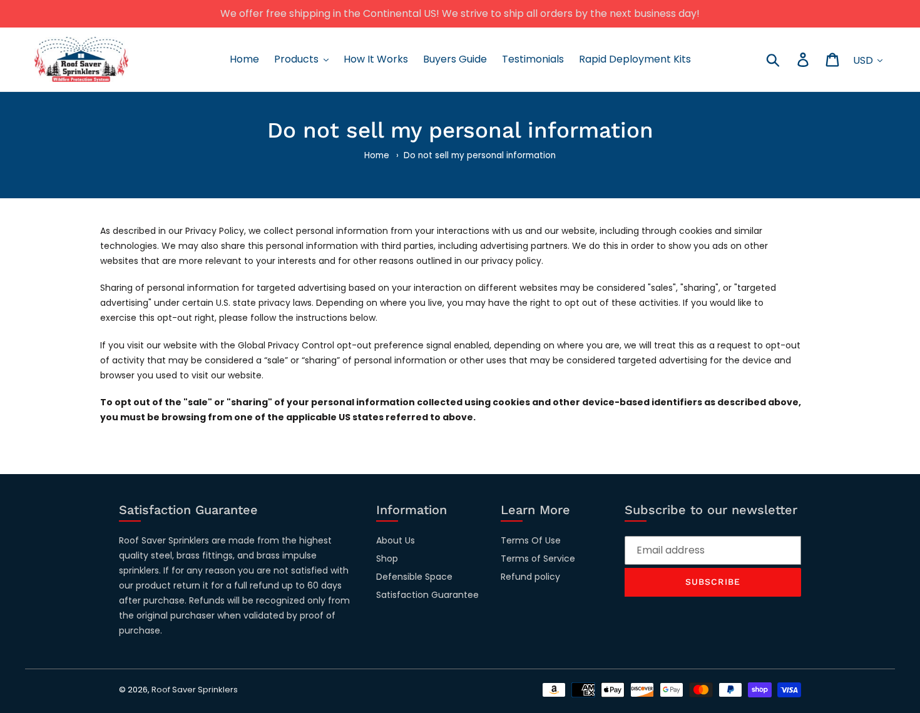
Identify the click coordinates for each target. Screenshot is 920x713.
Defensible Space (414, 576)
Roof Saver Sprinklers (194, 689)
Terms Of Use (531, 540)
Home (376, 155)
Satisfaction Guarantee (427, 595)
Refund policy (530, 576)
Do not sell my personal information (480, 155)
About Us (395, 540)
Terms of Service (538, 558)
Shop (387, 558)
